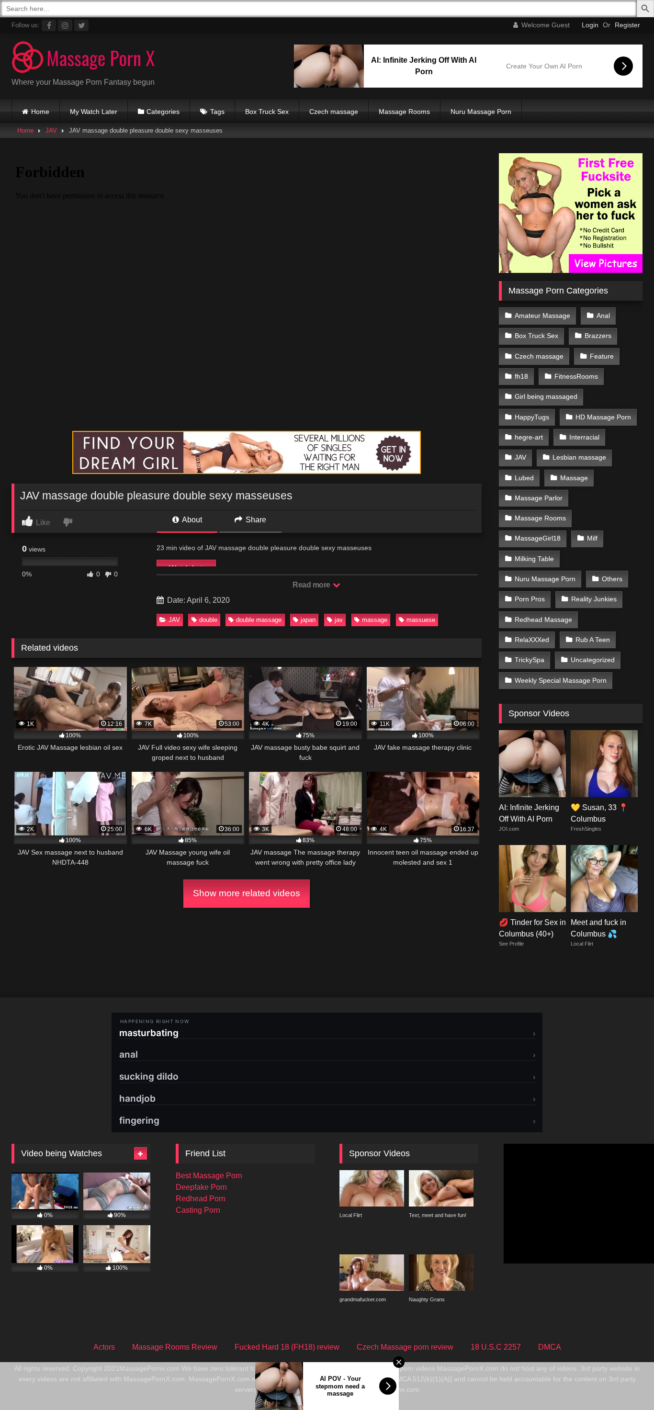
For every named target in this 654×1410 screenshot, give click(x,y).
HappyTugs (532, 417)
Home (40, 111)
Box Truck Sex (267, 111)
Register (627, 25)
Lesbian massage (579, 457)
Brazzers (598, 335)
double (208, 619)
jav (339, 619)
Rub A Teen (592, 639)
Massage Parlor (539, 498)
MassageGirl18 (538, 538)
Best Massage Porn (209, 1176)
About (191, 520)
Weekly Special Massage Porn (561, 680)
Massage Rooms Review (174, 1347)
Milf (592, 538)
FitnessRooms (576, 376)
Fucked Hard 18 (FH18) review (287, 1347)
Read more (312, 585)
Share (255, 520)
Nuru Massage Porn (481, 111)
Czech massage (333, 111)
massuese (420, 619)
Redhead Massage (543, 619)
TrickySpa (529, 660)
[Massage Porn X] (83, 59)
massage (374, 619)
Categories (163, 111)
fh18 (521, 376)
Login (590, 25)
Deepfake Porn (201, 1187)
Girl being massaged (546, 396)
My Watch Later (93, 111)
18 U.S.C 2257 (496, 1347)
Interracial (584, 437)
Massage (574, 478)
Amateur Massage (542, 315)
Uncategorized (593, 660)
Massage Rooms (404, 111)
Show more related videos (246, 893)
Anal (603, 315)
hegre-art (529, 437)
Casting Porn (198, 1210)
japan (308, 619)
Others (612, 579)
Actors (104, 1347)
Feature (602, 356)
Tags (217, 111)
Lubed (524, 478)
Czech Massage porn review (405, 1347)
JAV (51, 130)
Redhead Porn (201, 1199)
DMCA (549, 1347)
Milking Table (534, 559)
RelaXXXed (532, 639)
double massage (259, 619)
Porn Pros (530, 599)
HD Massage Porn (603, 417)
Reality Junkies (594, 599)
